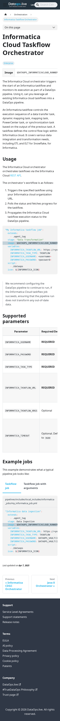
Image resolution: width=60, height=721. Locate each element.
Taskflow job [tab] (10, 486)
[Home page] (6, 14)
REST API (15, 175)
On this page (12, 27)
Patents (7, 666)
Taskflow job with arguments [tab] (35, 486)
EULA (6, 640)
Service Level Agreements (18, 612)
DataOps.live (10, 684)
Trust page (9, 694)
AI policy (8, 645)
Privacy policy (11, 656)
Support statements (15, 617)
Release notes (11, 622)
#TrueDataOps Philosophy (18, 689)
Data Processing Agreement (20, 650)
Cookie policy (11, 661)
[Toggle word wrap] (47, 229)
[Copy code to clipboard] (53, 229)
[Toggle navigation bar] (5, 4)
